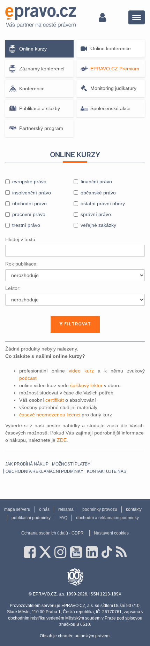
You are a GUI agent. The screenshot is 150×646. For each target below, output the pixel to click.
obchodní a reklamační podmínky (44, 471)
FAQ (63, 517)
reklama (66, 509)
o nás (44, 509)
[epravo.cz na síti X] (45, 552)
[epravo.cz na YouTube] (76, 552)
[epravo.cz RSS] (121, 552)
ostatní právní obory (103, 203)
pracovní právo (28, 214)
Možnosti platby (71, 464)
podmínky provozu (99, 509)
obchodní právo (29, 203)
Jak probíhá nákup (26, 464)
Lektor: (13, 288)
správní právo (96, 214)
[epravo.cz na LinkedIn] (92, 552)
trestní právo (26, 225)
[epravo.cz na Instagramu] (60, 552)
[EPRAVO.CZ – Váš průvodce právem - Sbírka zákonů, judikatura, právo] (40, 17)
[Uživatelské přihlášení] (102, 17)
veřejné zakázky (98, 225)
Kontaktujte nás (106, 471)
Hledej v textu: (21, 239)
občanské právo (98, 192)
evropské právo (29, 181)
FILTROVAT (77, 324)
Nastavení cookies (111, 533)
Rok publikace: (21, 264)
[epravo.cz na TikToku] (107, 552)
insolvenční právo (31, 192)
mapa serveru (17, 509)
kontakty (134, 509)
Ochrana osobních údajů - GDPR (52, 533)
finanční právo (96, 181)
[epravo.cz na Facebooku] (30, 552)
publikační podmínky (31, 517)
